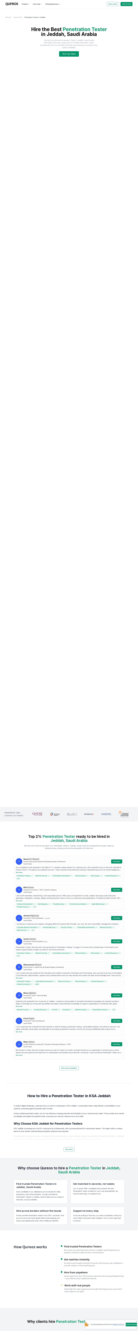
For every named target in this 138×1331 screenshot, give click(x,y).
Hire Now (116, 861)
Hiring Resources (51, 4)
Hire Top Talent (69, 54)
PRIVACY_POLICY (118, 1324)
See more (19, 872)
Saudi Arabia (18, 17)
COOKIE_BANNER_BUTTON (131, 1324)
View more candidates (69, 1068)
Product (25, 4)
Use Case (36, 4)
